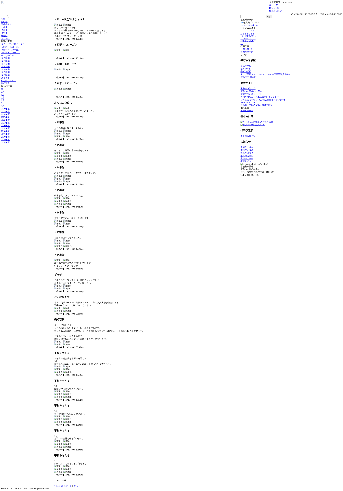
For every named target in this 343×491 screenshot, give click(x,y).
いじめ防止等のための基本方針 (258, 122)
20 (248, 38)
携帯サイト (246, 161)
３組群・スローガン (10, 52)
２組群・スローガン (10, 50)
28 (250, 41)
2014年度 (5, 142)
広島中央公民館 (248, 77)
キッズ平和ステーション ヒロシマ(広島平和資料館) (265, 74)
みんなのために (8, 55)
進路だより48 (247, 158)
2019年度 (5, 128)
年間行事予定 (247, 52)
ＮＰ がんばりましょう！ (14, 44)
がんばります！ (8, 80)
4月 (2, 106)
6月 (2, 100)
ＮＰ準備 (5, 58)
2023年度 (5, 117)
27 (248, 41)
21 (250, 38)
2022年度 (5, 120)
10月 (3, 89)
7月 (2, 97)
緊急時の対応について (254, 124)
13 (248, 36)
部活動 (4, 36)
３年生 (4, 33)
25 (244, 41)
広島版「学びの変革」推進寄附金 (257, 105)
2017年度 (5, 134)
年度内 (246, 22)
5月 (2, 103)
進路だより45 (247, 150)
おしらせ (5, 38)
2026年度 (5, 109)
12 (246, 36)
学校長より (6, 24)
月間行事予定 (247, 49)
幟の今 (4, 21)
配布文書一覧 (247, 110)
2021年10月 (249, 25)
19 (246, 38)
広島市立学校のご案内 (251, 91)
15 (252, 36)
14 (250, 36)
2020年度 (5, 125)
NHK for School (248, 102)
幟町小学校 (246, 71)
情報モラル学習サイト (251, 94)
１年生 (4, 27)
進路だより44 (247, 147)
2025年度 (5, 111)
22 (252, 38)
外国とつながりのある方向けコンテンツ (260, 97)
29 (252, 41)
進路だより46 (247, 153)
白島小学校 (246, 66)
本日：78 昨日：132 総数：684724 (275, 8)
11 (244, 36)
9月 (2, 92)
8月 (2, 95)
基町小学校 (246, 69)
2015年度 (5, 139)
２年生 (4, 30)
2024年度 (5, 114)
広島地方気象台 (248, 88)
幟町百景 (5, 83)
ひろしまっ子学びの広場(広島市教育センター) (263, 100)
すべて (256, 22)
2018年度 (5, 131)
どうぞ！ (5, 78)
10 (70, 486)
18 (244, 38)
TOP (3, 19)
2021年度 (5, 123)
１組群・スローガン (10, 47)
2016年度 (5, 137)
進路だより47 (247, 156)
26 (246, 41)
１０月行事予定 (248, 136)
